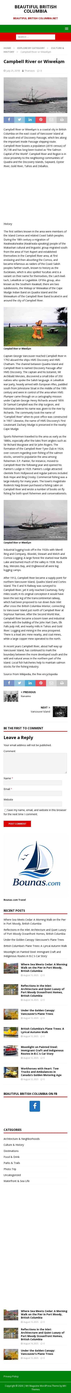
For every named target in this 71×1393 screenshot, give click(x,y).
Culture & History (14, 1144)
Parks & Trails (12, 1163)
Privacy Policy (11, 1376)
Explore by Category (31, 48)
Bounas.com (11, 899)
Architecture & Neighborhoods (22, 1138)
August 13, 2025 (30, 1018)
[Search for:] (35, 37)
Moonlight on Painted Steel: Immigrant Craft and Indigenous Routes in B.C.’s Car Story (42, 1050)
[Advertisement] (35, 194)
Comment (9, 751)
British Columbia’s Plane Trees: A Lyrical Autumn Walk (35, 946)
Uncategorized (12, 1175)
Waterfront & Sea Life (16, 1181)
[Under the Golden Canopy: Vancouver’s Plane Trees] (11, 1014)
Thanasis (30, 70)
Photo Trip (10, 1169)
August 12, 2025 (30, 1057)
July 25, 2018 (13, 70)
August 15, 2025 (30, 975)
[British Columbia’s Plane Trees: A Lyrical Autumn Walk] (11, 1032)
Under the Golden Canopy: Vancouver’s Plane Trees (34, 939)
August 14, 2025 (30, 999)
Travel (22, 899)
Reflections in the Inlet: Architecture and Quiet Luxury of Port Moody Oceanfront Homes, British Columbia (42, 990)
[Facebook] (34, 1106)
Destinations (11, 1151)
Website (8, 799)
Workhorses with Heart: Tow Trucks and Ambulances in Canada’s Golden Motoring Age (41, 1072)
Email (7, 789)
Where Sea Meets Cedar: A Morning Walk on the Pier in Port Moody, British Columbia (44, 968)
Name (8, 778)
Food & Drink (11, 1157)
